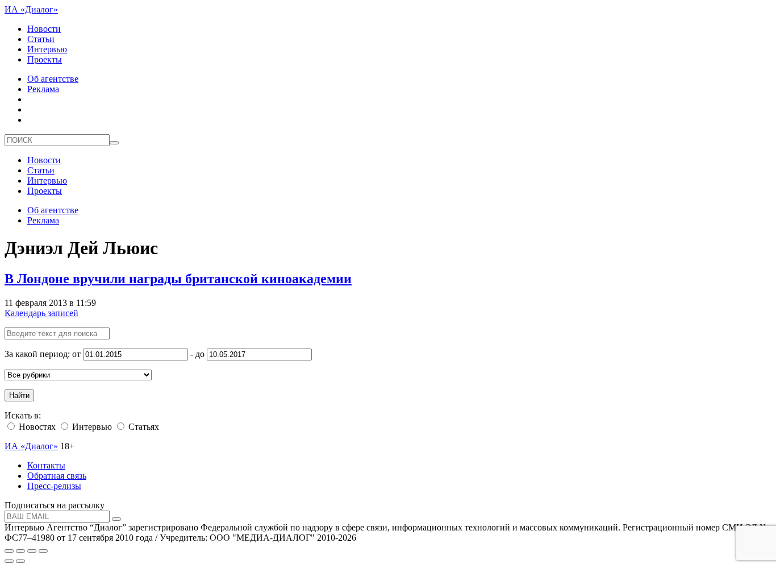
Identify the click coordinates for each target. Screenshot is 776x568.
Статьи (41, 39)
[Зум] (43, 551)
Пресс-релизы (54, 486)
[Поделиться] (20, 551)
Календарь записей (41, 313)
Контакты (46, 465)
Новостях (36, 427)
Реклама (43, 89)
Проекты (44, 59)
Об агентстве (52, 79)
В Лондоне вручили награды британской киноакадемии (178, 278)
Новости (44, 29)
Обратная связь (56, 475)
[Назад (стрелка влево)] (9, 561)
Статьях (142, 427)
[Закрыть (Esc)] (9, 551)
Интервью (47, 49)
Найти (19, 395)
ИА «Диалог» (31, 9)
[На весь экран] (31, 551)
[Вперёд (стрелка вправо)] (20, 561)
